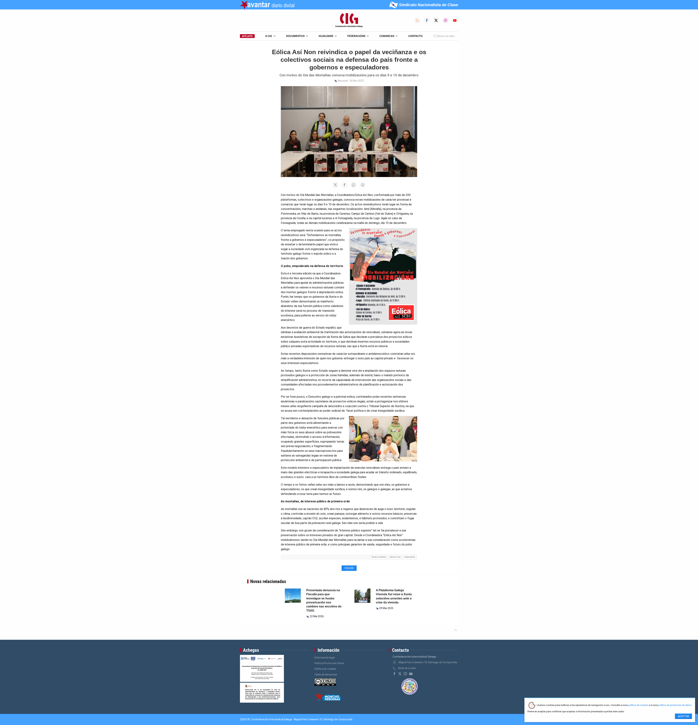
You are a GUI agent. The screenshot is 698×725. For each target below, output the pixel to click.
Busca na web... (446, 35)
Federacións (356, 35)
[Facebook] (394, 674)
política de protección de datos (674, 705)
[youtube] (411, 674)
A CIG (268, 35)
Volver (349, 568)
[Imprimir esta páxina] (362, 185)
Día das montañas (379, 557)
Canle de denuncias (325, 674)
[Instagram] (405, 674)
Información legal (324, 657)
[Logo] (349, 20)
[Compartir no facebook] (344, 185)
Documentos (295, 35)
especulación (409, 557)
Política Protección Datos (329, 663)
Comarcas (386, 35)
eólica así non (395, 557)
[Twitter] (400, 674)
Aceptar (683, 716)
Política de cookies (325, 668)
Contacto (415, 35)
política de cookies (638, 705)
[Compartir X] (335, 185)
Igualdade (326, 35)
